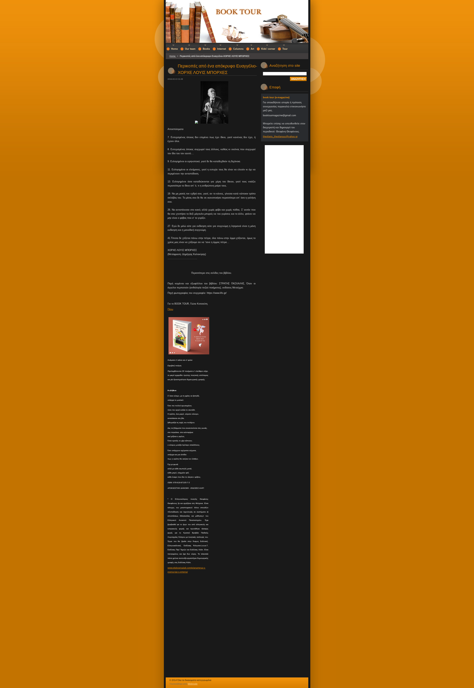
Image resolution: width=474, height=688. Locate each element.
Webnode (193, 684)
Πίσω (170, 309)
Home (172, 56)
